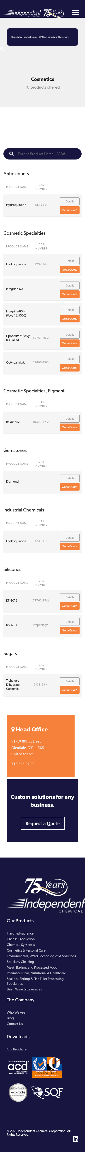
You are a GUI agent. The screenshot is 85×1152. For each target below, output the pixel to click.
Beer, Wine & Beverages (24, 989)
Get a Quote (69, 210)
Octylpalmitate (15, 362)
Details (70, 201)
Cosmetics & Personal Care (26, 950)
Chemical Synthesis (21, 945)
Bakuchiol (12, 422)
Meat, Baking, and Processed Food (32, 967)
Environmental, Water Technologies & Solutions (41, 956)
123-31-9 (41, 204)
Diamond (12, 481)
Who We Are (16, 1012)
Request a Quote (43, 823)
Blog (10, 1018)
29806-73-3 (41, 362)
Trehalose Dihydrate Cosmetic (12, 685)
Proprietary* (41, 625)
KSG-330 (12, 625)
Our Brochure (17, 1049)
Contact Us (15, 1024)
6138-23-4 (41, 684)
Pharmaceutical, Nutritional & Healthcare (36, 973)
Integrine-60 (14, 289)
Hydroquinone (16, 205)
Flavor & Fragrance (20, 933)
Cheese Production (21, 939)
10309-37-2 (41, 422)
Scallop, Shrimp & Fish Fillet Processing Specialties (35, 981)
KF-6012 (11, 600)
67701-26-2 (41, 337)
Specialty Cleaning (20, 962)
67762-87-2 (41, 600)
